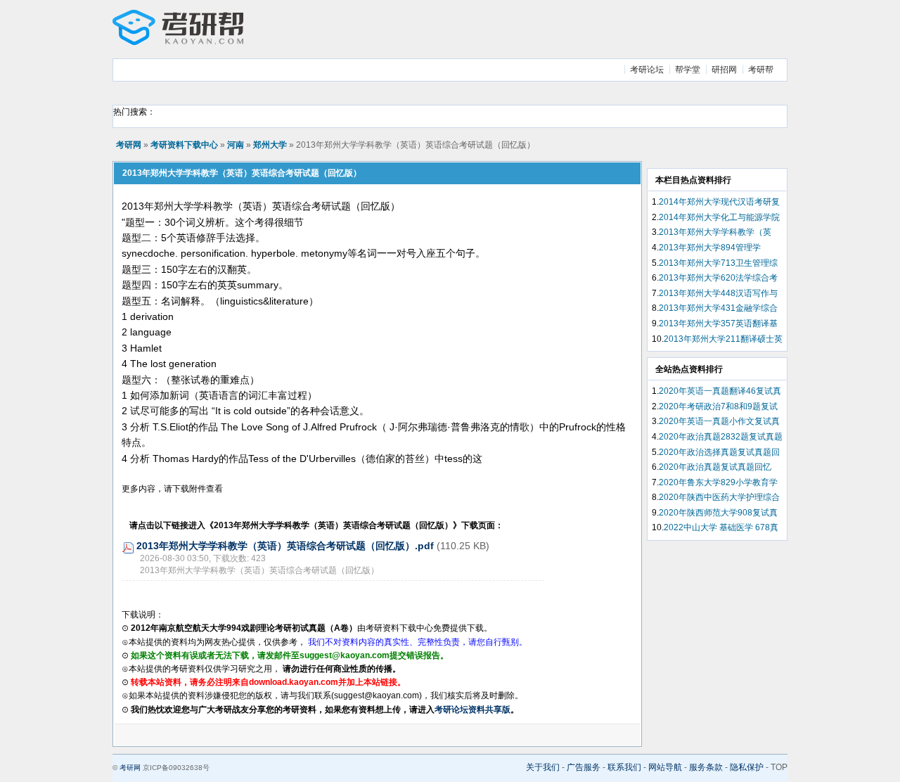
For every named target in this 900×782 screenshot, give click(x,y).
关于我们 (543, 767)
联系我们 (624, 767)
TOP (779, 767)
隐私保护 (747, 767)
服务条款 (706, 767)
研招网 (724, 70)
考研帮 (760, 70)
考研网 (128, 145)
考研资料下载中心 (184, 145)
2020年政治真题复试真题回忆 (715, 467)
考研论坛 (647, 70)
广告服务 (583, 767)
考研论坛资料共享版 (472, 709)
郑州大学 (270, 145)
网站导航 (665, 767)
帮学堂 (687, 70)
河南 (235, 145)
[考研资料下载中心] (177, 42)
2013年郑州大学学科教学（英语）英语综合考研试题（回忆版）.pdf (285, 545)
